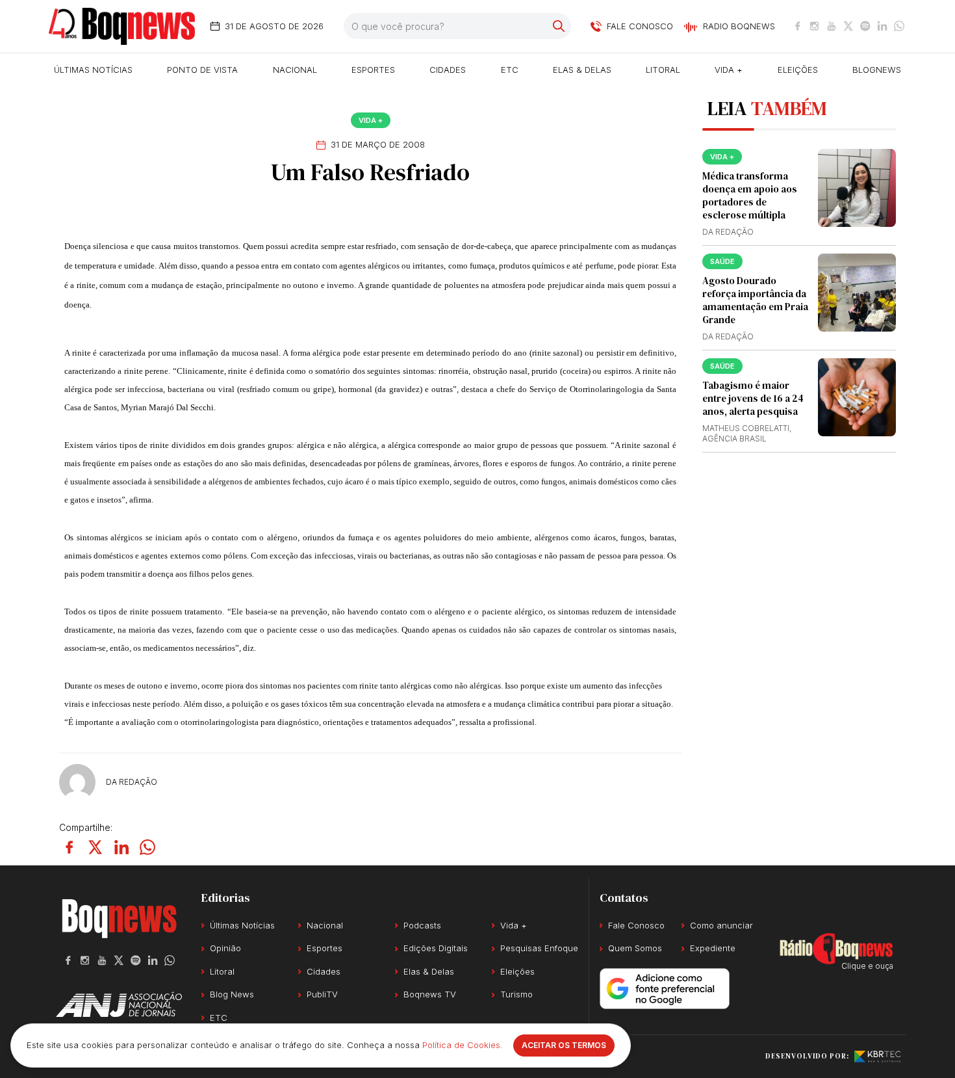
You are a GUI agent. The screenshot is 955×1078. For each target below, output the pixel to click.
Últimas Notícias (93, 69)
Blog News (232, 994)
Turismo (516, 994)
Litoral (663, 69)
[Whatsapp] (899, 26)
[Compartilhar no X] (95, 847)
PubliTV (322, 994)
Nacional (295, 69)
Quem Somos (635, 948)
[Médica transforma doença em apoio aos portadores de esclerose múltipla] (857, 188)
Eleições (798, 69)
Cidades (447, 69)
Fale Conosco (636, 925)
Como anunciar (721, 925)
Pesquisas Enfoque (539, 948)
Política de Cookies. (462, 1045)
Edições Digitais (435, 948)
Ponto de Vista (202, 69)
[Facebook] (798, 26)
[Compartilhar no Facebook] (69, 847)
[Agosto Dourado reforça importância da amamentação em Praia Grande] (857, 293)
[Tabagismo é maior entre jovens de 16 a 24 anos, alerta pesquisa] (857, 397)
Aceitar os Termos (564, 1045)
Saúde (722, 261)
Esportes (373, 69)
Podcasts (422, 925)
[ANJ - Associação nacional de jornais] (119, 1005)
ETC (509, 69)
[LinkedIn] (882, 26)
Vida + (729, 69)
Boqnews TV (429, 994)
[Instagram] (815, 26)
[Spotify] (865, 26)
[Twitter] (848, 26)
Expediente (712, 948)
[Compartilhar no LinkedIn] (121, 847)
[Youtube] (831, 26)
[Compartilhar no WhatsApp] (147, 847)
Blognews (876, 69)
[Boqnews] (122, 26)
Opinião (225, 948)
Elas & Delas (582, 69)
